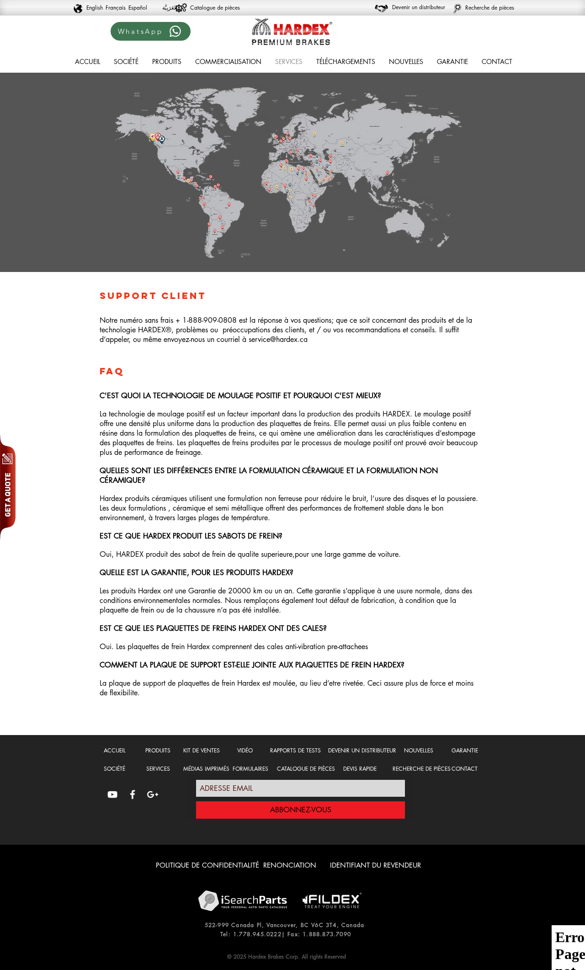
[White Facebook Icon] (132, 794)
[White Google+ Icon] (153, 794)
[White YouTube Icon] (112, 794)
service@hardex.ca (278, 339)
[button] (166, 61)
